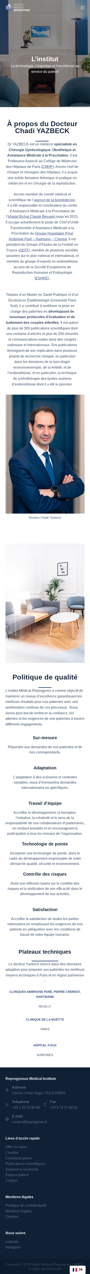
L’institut (11, 1152)
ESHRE (42, 278)
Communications (18, 1158)
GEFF (24, 250)
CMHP (47, 167)
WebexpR (54, 1269)
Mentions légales (18, 1211)
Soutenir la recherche (22, 1169)
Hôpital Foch (44, 1045)
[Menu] (83, 8)
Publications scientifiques (25, 1164)
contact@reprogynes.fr (29, 1122)
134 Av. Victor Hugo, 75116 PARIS (38, 1093)
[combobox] (78, 1270)
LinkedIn (12, 1242)
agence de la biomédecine (54, 200)
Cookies (11, 1216)
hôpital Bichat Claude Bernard (31, 216)
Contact (11, 1180)
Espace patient (17, 1175)
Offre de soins (16, 1147)
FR (81, 1270)
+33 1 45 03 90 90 (26, 1107)
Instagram (13, 1247)
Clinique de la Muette (45, 1019)
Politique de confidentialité (26, 1205)
